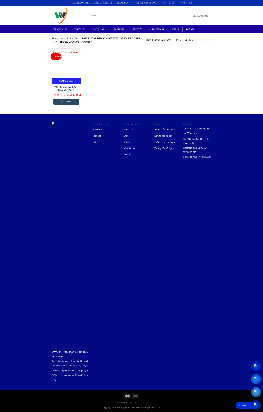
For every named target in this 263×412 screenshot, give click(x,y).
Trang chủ (60, 29)
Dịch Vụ (119, 29)
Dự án (190, 29)
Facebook (122, 402)
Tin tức (137, 29)
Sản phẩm (99, 29)
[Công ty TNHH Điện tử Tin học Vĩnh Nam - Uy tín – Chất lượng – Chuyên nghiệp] (67, 15)
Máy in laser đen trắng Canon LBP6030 (66, 88)
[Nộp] (157, 15)
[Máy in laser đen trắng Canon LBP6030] (66, 63)
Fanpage (134, 402)
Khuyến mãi (156, 29)
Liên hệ (175, 29)
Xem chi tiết (66, 81)
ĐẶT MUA (66, 101)
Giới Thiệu (80, 29)
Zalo (143, 402)
